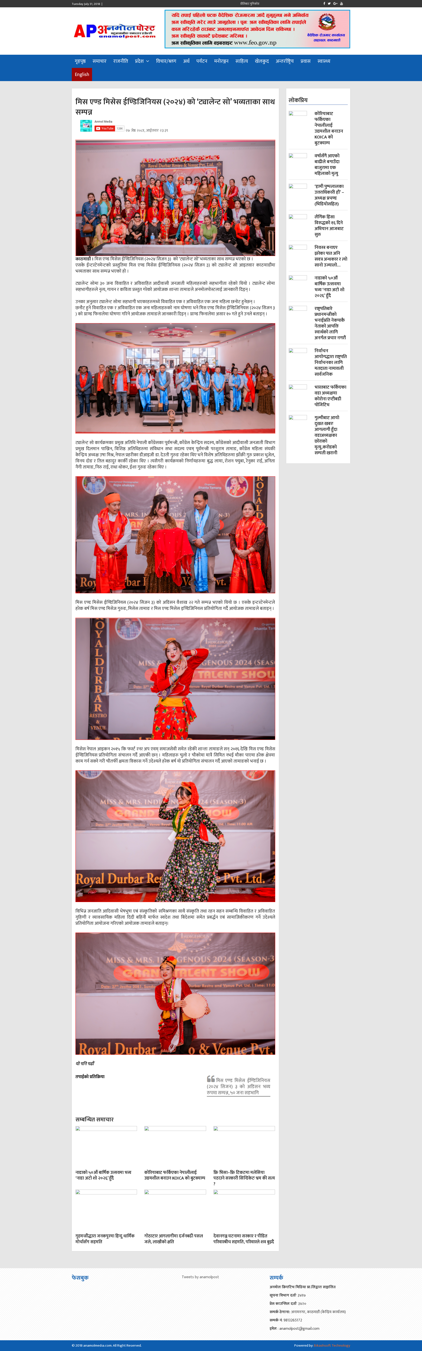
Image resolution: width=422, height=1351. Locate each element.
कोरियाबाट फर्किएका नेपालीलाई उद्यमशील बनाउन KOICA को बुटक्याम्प (174, 1175)
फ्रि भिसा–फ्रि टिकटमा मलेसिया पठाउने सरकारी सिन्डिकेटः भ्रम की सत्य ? (244, 1178)
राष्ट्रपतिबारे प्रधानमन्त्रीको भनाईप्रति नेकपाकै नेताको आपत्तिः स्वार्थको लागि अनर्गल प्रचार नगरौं (330, 323)
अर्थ (186, 61)
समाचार (99, 61)
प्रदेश (139, 61)
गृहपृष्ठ (80, 61)
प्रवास (306, 61)
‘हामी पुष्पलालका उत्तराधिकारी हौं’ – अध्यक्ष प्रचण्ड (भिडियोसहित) (329, 195)
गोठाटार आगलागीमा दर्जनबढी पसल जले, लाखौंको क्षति (173, 1239)
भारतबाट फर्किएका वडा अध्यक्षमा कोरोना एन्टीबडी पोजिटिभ (330, 396)
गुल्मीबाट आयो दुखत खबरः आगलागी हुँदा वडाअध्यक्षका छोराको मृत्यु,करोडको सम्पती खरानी (327, 435)
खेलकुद (262, 61)
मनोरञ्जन (221, 61)
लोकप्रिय (298, 100)
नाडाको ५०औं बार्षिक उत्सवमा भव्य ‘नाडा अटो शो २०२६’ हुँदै (103, 1175)
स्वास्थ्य (323, 61)
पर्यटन (201, 61)
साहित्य (241, 61)
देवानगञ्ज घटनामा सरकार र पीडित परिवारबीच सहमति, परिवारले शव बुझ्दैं (243, 1239)
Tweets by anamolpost (200, 1277)
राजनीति (120, 61)
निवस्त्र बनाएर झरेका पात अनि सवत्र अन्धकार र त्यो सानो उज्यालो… (331, 256)
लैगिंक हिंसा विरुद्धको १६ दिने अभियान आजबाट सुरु (329, 226)
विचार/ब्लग (166, 61)
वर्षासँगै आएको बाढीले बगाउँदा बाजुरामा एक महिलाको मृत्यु (327, 165)
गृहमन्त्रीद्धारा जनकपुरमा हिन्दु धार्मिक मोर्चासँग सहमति (105, 1239)
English (82, 74)
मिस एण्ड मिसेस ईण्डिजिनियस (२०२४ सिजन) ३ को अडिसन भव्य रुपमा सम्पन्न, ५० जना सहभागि (238, 1086)
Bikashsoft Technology (332, 1345)
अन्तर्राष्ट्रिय (285, 61)
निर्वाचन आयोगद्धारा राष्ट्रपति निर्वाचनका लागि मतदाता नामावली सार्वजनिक (331, 362)
